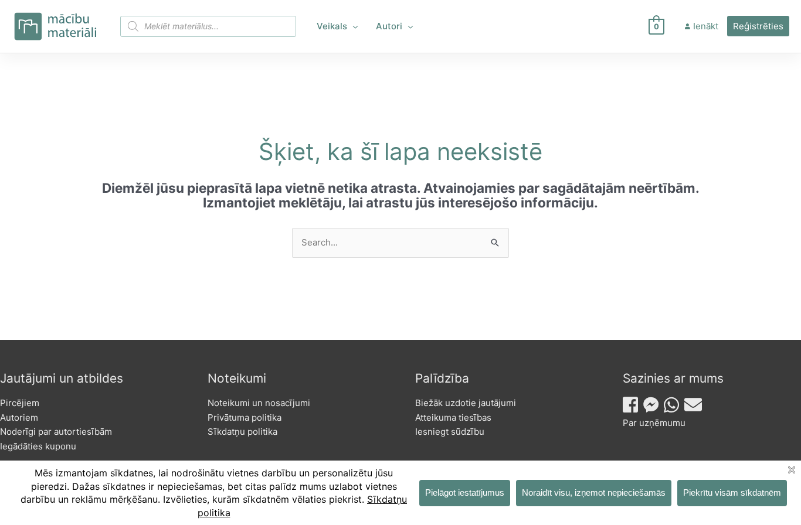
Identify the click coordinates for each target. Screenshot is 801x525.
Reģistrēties (758, 26)
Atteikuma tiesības (453, 417)
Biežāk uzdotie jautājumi (465, 402)
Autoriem (19, 417)
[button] (352, 26)
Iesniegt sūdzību (449, 431)
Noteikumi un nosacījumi (259, 402)
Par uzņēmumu (654, 422)
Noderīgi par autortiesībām (56, 431)
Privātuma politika (244, 417)
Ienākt (705, 26)
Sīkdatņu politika (242, 431)
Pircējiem (19, 402)
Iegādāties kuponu (38, 446)
